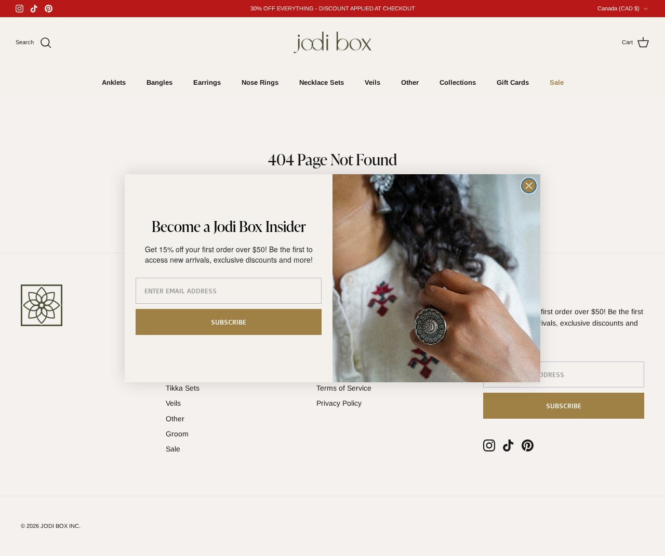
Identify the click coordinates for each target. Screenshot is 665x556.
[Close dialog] (529, 185)
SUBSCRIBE (228, 321)
